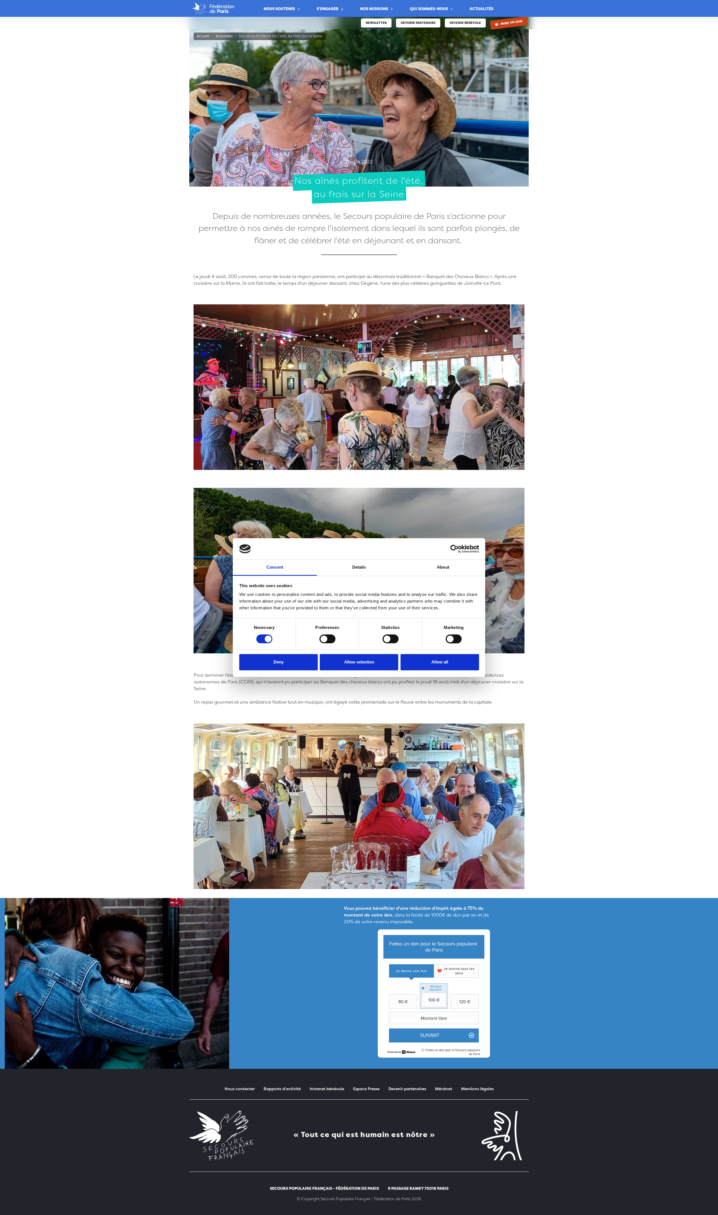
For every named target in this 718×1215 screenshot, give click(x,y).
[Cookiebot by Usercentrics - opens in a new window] (454, 549)
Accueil (203, 36)
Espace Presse (366, 1088)
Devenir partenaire (418, 23)
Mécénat (443, 1088)
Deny (278, 662)
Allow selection (359, 662)
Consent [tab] (274, 567)
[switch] (327, 638)
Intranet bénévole (327, 1088)
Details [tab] (359, 567)
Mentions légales (477, 1088)
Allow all (439, 662)
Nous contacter (240, 1088)
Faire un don (511, 22)
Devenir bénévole (465, 23)
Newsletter (376, 23)
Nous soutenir (279, 8)
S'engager (328, 8)
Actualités (481, 8)
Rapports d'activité (282, 1088)
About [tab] (443, 567)
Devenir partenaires (407, 1088)
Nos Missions (374, 8)
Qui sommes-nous (429, 8)
